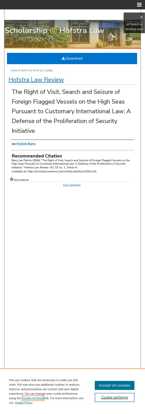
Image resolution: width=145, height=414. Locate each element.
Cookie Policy (23, 403)
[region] (72, 391)
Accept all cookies (114, 385)
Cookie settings (33, 398)
